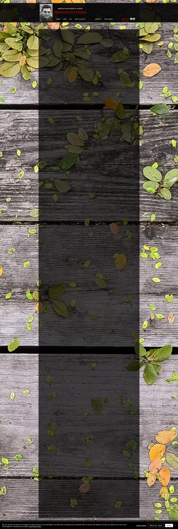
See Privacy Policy (35, 526)
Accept (169, 525)
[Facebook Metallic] (131, 19)
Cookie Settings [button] (141, 525)
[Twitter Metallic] (134, 19)
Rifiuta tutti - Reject (156, 525)
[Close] (175, 525)
